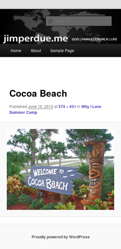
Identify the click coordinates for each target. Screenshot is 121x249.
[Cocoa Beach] (60, 169)
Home (16, 50)
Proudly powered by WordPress (61, 237)
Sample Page (62, 50)
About (36, 50)
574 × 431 (67, 106)
